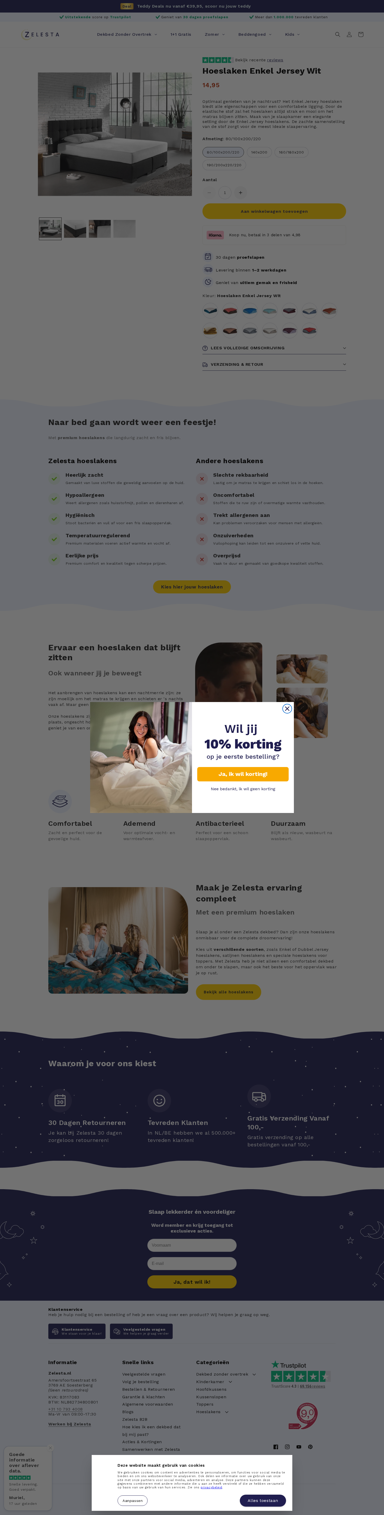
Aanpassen (133, 1500)
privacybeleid (211, 1487)
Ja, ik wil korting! (243, 774)
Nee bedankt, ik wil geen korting (243, 788)
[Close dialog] (287, 708)
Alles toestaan (263, 1500)
